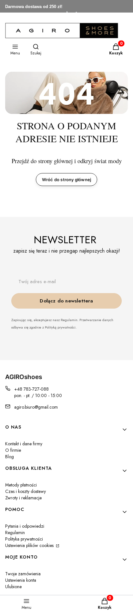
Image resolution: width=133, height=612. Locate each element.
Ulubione (13, 586)
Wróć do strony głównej (66, 179)
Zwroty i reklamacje (23, 498)
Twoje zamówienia (23, 573)
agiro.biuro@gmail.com (36, 407)
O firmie (13, 450)
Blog (9, 456)
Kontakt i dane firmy (23, 443)
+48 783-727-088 (31, 389)
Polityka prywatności (24, 539)
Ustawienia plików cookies (30, 545)
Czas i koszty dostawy (25, 491)
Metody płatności (21, 485)
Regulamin (15, 532)
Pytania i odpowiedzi (24, 526)
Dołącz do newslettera (66, 300)
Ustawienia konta (20, 580)
